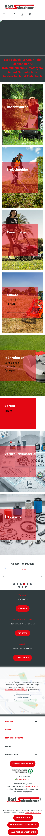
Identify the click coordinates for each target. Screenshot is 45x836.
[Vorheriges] (3, 576)
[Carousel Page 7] (19, 587)
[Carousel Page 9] (26, 587)
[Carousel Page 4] (24, 584)
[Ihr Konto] (22, 14)
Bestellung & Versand (14, 738)
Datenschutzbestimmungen (16, 690)
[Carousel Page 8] (22, 587)
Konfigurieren (23, 818)
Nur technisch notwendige (23, 825)
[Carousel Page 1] (14, 584)
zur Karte (23, 633)
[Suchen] (14, 14)
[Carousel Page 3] (21, 584)
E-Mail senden (22, 658)
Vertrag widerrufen (22, 764)
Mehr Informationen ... (33, 813)
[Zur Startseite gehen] (20, 6)
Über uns (9, 721)
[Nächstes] (41, 576)
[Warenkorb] (30, 14)
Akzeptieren (22, 697)
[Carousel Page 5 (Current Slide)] (27, 584)
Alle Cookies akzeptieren (23, 832)
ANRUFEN (22, 608)
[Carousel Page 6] (31, 584)
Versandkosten (31, 786)
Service (8, 730)
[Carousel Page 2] (17, 584)
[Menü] (4, 14)
